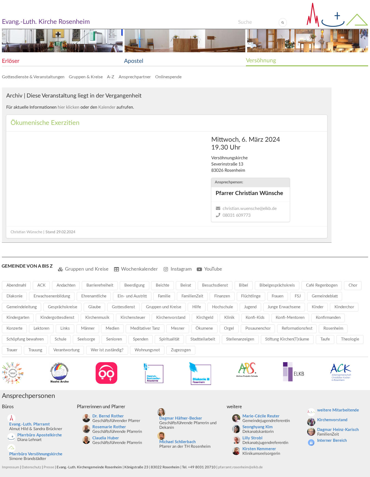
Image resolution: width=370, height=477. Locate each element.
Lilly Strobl (252, 438)
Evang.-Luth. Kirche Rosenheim (46, 22)
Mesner (177, 328)
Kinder (317, 307)
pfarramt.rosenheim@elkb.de (240, 467)
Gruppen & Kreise (86, 77)
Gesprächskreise (62, 307)
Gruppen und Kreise (87, 269)
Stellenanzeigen (240, 339)
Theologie (350, 339)
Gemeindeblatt (325, 296)
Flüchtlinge (251, 296)
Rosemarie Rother (109, 427)
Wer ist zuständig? (107, 350)
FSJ (298, 296)
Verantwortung (66, 350)
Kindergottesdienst (57, 318)
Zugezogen (181, 350)
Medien (112, 328)
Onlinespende (168, 77)
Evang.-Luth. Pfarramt (29, 424)
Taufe (325, 339)
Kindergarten (18, 318)
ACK (41, 285)
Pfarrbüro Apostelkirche (39, 435)
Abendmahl (16, 285)
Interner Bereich (332, 441)
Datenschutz (31, 467)
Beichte (162, 285)
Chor (353, 285)
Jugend (250, 307)
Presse (49, 467)
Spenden (140, 339)
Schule (60, 339)
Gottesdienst (123, 307)
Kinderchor (344, 307)
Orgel (229, 328)
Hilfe (196, 307)
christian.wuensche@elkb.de (250, 208)
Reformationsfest (297, 328)
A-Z (110, 77)
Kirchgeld (204, 318)
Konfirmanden (328, 318)
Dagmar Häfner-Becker (180, 418)
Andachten (66, 285)
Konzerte (14, 328)
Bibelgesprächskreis (277, 285)
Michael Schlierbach (177, 442)
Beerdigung (134, 285)
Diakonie (14, 296)
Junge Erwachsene (284, 307)
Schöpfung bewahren (25, 339)
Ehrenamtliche (93, 296)
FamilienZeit (192, 296)
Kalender (106, 107)
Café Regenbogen (321, 285)
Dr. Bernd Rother (108, 416)
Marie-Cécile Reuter (261, 416)
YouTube (213, 269)
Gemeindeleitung (22, 307)
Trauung (35, 350)
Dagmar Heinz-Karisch (338, 430)
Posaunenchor (258, 328)
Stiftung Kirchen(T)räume (287, 339)
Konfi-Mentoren (290, 318)
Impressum (10, 467)
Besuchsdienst (215, 285)
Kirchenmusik (97, 318)
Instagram (181, 269)
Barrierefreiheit (99, 285)
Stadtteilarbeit (202, 339)
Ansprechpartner (135, 77)
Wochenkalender (139, 269)
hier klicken (68, 107)
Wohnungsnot (147, 350)
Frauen (277, 296)
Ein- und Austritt (132, 296)
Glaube (94, 307)
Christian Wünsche (26, 232)
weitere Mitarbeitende (338, 410)
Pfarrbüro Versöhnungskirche (35, 454)
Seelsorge (86, 339)
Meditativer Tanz (145, 328)
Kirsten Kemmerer (259, 449)
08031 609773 (237, 215)
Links (65, 328)
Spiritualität (169, 339)
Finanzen (222, 296)
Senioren (114, 339)
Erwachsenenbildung (52, 296)
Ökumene (204, 328)
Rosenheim (333, 328)
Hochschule (222, 307)
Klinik (229, 318)
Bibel (243, 285)
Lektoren (41, 328)
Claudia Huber (105, 438)
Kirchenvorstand (170, 318)
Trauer (12, 350)
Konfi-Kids (255, 318)
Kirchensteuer (133, 318)
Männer (88, 328)
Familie (164, 296)
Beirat (185, 285)
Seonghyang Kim (257, 427)
